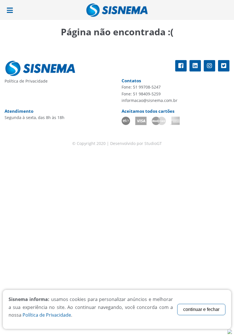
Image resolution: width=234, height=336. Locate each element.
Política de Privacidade (26, 81)
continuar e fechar (201, 309)
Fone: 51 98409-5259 (141, 94)
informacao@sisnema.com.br (149, 100)
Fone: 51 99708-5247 (141, 87)
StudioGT (153, 143)
